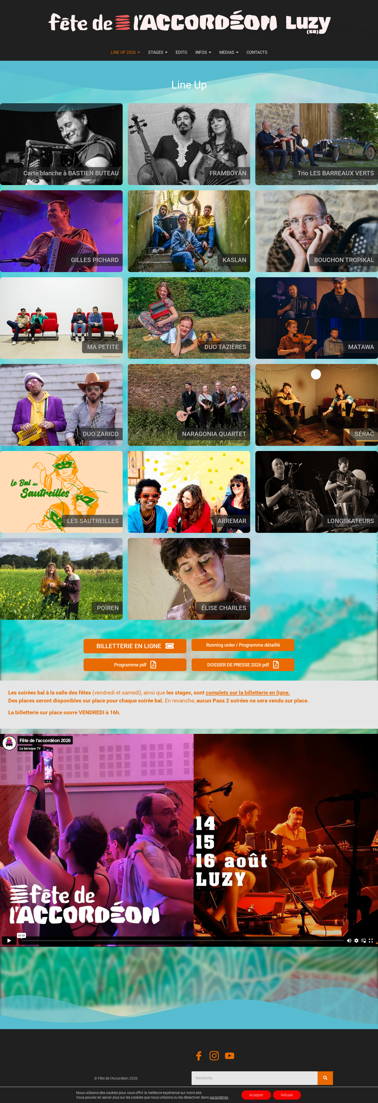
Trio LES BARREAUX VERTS (336, 173)
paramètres (219, 1097)
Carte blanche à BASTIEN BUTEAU (71, 173)
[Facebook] (198, 1057)
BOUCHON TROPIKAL (344, 260)
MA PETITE (103, 347)
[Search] (325, 1078)
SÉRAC (364, 434)
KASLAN (234, 260)
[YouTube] (229, 1057)
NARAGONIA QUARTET (214, 434)
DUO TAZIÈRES (225, 347)
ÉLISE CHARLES (223, 608)
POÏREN (108, 608)
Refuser (287, 1095)
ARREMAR (232, 521)
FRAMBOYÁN (228, 173)
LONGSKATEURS (350, 521)
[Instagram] (214, 1057)
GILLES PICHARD (95, 260)
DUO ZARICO (101, 434)
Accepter (256, 1095)
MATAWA (361, 347)
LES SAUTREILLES (93, 521)
